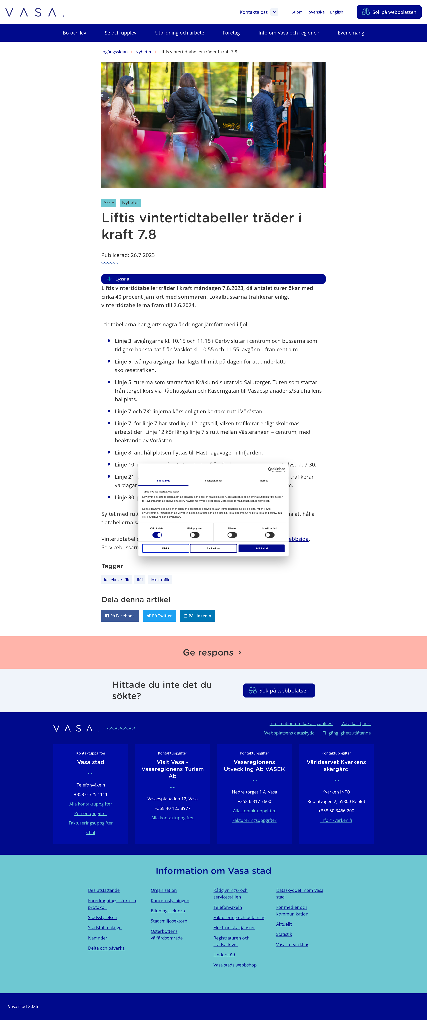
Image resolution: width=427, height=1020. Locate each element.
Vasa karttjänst (356, 723)
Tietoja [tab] (264, 480)
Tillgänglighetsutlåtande (347, 733)
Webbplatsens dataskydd (289, 733)
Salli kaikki (261, 548)
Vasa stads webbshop (235, 965)
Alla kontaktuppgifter (90, 804)
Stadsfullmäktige (105, 927)
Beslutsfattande (104, 890)
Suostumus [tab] (163, 480)
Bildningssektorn (168, 911)
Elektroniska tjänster (234, 927)
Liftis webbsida (290, 538)
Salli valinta (213, 548)
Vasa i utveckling (292, 945)
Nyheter (143, 52)
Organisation (164, 890)
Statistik (284, 934)
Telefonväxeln (228, 907)
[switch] (194, 535)
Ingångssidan (114, 52)
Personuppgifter (90, 813)
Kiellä (165, 548)
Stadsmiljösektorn (169, 921)
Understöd (224, 955)
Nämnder (97, 938)
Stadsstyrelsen (102, 917)
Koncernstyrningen (170, 901)
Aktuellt (284, 924)
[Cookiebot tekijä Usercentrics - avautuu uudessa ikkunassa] (270, 469)
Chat (90, 832)
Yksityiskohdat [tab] (213, 480)
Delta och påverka (106, 948)
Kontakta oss (254, 12)
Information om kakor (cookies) (301, 723)
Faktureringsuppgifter (91, 823)
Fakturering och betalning (240, 917)
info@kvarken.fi (336, 820)
